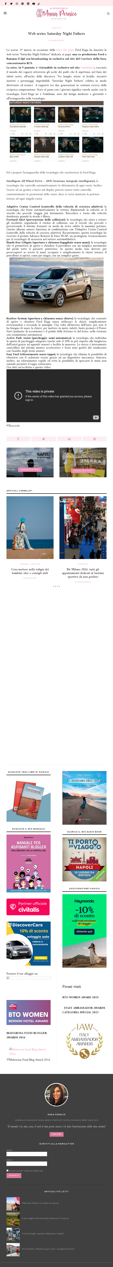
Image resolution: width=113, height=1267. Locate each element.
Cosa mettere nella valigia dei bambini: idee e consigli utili (30, 571)
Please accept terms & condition (25, 1171)
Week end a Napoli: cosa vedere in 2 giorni (40, 1203)
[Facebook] (6, 3)
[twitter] (11, 3)
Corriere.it (87, 67)
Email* (9, 1160)
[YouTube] (33, 3)
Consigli (24, 564)
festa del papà (65, 50)
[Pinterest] (22, 3)
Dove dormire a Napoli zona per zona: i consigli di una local (48, 1249)
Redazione (31, 578)
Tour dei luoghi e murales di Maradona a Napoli (43, 1234)
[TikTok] (38, 2)
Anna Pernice (57, 41)
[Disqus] (56, 634)
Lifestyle (56, 28)
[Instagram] (17, 3)
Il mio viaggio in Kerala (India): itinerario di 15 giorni (45, 1218)
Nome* (9, 1150)
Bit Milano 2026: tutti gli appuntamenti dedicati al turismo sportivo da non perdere (83, 573)
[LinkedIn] (28, 3)
